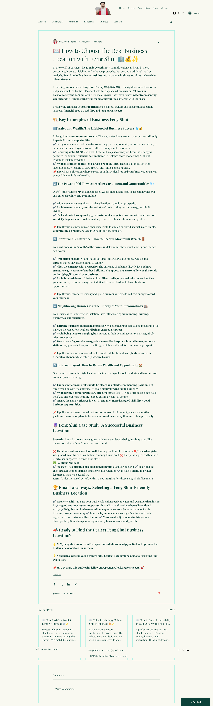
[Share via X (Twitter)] (61, 584)
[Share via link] (75, 584)
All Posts (42, 21)
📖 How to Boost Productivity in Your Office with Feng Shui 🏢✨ (153, 622)
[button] (171, 22)
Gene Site (118, 21)
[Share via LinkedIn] (68, 584)
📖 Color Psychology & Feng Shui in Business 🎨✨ (105, 622)
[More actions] (158, 41)
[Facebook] (174, 13)
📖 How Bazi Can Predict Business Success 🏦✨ (56, 622)
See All (172, 609)
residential (73, 21)
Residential (89, 21)
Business (104, 21)
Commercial (57, 21)
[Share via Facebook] (54, 584)
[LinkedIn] (187, 650)
